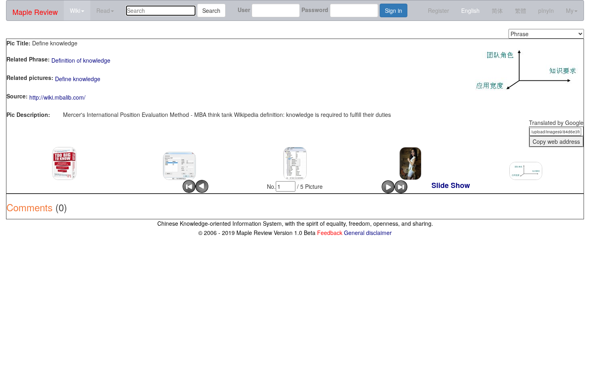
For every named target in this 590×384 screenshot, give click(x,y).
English (470, 10)
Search (211, 10)
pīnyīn (546, 10)
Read (103, 10)
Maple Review (35, 11)
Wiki (75, 10)
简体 (497, 10)
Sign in (393, 10)
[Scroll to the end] (401, 186)
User (244, 10)
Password (314, 10)
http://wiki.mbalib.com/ (57, 97)
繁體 (520, 10)
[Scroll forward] (388, 186)
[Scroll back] (201, 186)
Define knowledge (77, 79)
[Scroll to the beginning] (189, 186)
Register (438, 10)
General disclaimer (368, 233)
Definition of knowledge (80, 60)
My (570, 10)
